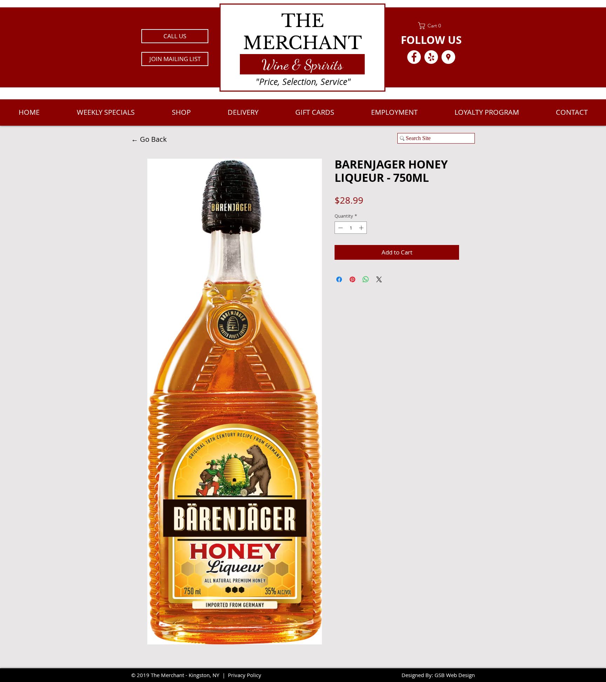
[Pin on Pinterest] (352, 279)
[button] (174, 59)
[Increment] (362, 228)
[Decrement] (340, 228)
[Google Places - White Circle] (448, 57)
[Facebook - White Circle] (414, 57)
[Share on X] (379, 279)
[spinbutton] (351, 228)
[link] (431, 25)
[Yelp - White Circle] (431, 57)
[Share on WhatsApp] (366, 279)
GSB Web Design (455, 674)
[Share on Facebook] (339, 279)
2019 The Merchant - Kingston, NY (178, 674)
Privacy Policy (244, 674)
